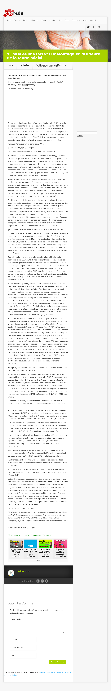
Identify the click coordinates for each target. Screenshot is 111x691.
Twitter (46, 581)
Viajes (85, 20)
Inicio (9, 20)
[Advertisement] (38, 106)
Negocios (52, 20)
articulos (25, 65)
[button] (37, 560)
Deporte (17, 20)
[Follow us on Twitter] (88, 27)
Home (10, 65)
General (93, 20)
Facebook (42, 581)
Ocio (60, 20)
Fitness (25, 20)
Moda (44, 20)
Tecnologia (76, 20)
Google (38, 581)
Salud (67, 20)
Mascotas (34, 20)
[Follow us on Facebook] (93, 27)
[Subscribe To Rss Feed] (99, 27)
